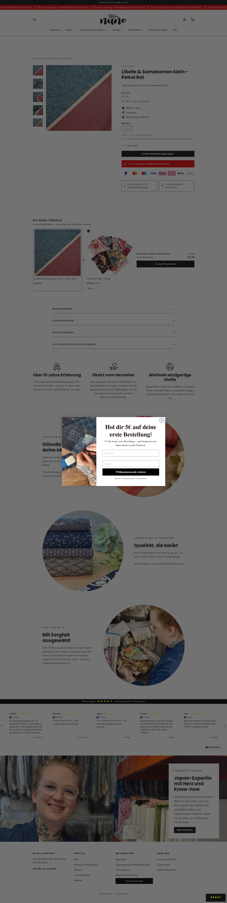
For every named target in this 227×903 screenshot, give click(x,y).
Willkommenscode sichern (131, 472)
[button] (216, 898)
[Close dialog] (162, 420)
